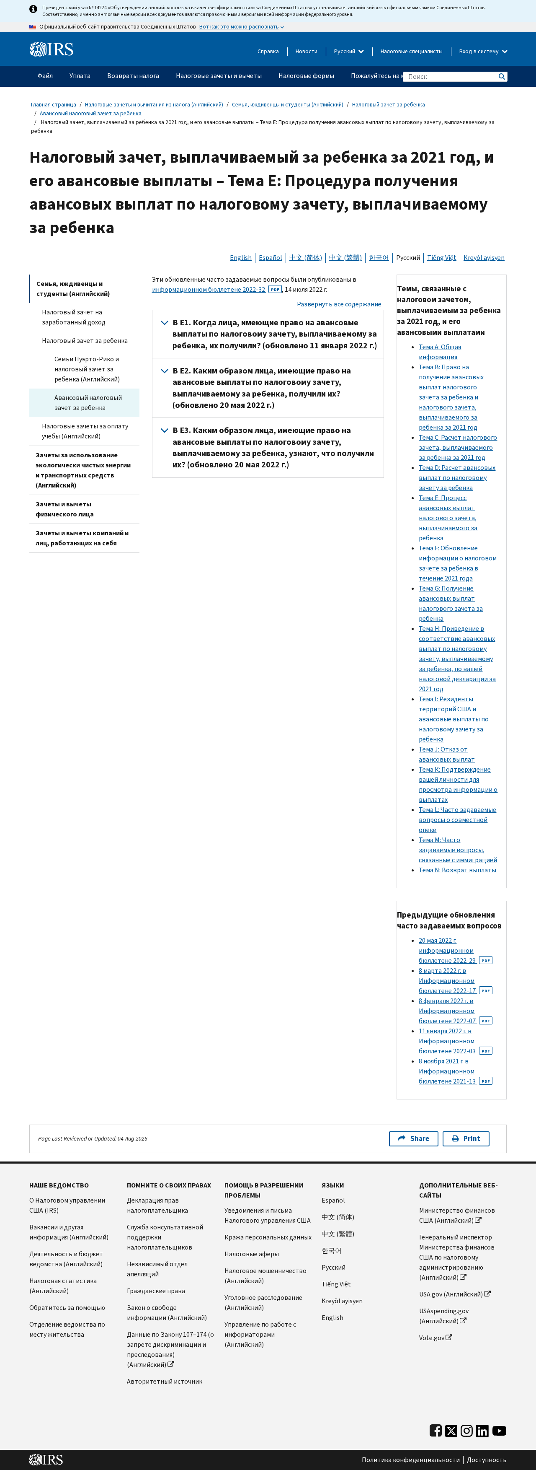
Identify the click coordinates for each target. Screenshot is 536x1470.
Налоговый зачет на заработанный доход (74, 317)
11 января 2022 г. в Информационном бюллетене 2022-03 (454, 1041)
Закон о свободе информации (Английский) (167, 1312)
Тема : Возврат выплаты (457, 870)
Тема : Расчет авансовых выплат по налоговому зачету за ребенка (457, 477)
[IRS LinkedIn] (482, 1429)
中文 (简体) (305, 257)
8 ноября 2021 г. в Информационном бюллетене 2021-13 (454, 1071)
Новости (306, 51)
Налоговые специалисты (412, 51)
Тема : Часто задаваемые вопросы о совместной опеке (457, 819)
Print (472, 1138)
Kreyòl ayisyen (484, 257)
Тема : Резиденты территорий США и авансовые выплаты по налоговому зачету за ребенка (454, 719)
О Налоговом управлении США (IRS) (67, 1205)
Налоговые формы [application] (306, 75)
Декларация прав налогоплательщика (157, 1205)
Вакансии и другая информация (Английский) (68, 1232)
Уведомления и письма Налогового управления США (267, 1215)
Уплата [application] (80, 75)
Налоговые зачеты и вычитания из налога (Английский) (154, 105)
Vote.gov (431, 1337)
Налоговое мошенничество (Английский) (265, 1275)
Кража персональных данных (268, 1237)
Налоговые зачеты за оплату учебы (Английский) (85, 431)
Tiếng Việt (441, 257)
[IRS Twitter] (451, 1429)
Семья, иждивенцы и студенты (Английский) (287, 105)
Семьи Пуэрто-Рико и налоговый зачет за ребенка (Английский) (87, 369)
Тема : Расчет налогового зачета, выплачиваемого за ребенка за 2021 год (458, 447)
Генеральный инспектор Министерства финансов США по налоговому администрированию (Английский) (457, 1257)
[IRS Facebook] (436, 1429)
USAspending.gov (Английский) (444, 1316)
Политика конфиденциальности (411, 1460)
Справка (268, 51)
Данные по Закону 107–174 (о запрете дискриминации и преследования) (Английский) (170, 1349)
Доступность (487, 1460)
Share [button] (419, 1138)
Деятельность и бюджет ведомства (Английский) (66, 1259)
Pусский (333, 1267)
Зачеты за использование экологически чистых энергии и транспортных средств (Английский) (83, 470)
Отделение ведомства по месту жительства (67, 1329)
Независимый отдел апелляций (157, 1269)
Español (270, 257)
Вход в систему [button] (479, 51)
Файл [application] (45, 75)
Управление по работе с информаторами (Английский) (260, 1334)
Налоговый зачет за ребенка (388, 105)
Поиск (501, 76)
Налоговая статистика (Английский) (63, 1285)
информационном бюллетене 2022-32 (215, 289)
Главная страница (53, 105)
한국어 (379, 257)
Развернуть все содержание (339, 304)
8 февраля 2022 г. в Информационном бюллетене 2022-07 (454, 1010)
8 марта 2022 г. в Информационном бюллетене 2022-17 (454, 980)
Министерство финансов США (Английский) (457, 1215)
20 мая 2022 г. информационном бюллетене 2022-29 (454, 950)
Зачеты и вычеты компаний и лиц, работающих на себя (82, 538)
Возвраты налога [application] (133, 75)
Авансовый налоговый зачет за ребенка (91, 113)
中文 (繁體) (345, 257)
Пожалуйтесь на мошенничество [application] (400, 75)
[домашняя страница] (51, 46)
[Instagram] (467, 1429)
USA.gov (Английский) (451, 1294)
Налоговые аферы (251, 1254)
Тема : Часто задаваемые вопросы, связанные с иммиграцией (458, 849)
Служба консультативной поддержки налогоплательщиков (165, 1237)
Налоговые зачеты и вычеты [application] (219, 75)
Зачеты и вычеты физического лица (65, 509)
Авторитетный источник (164, 1381)
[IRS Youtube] (499, 1429)
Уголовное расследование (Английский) (263, 1302)
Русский (345, 51)
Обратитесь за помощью (67, 1307)
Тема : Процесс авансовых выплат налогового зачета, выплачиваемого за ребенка (448, 517)
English (241, 257)
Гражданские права (156, 1290)
